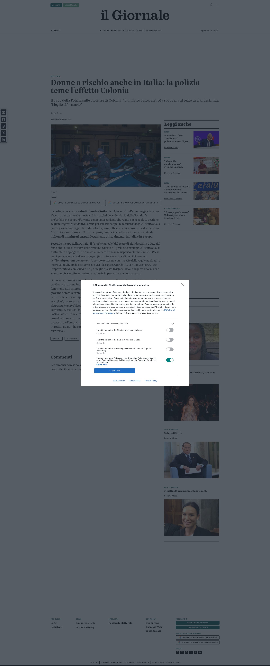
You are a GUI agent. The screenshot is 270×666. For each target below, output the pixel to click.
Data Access (135, 381)
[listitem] (135, 323)
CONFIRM (115, 371)
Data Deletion (119, 381)
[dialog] (135, 333)
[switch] (170, 330)
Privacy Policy (151, 381)
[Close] (183, 285)
